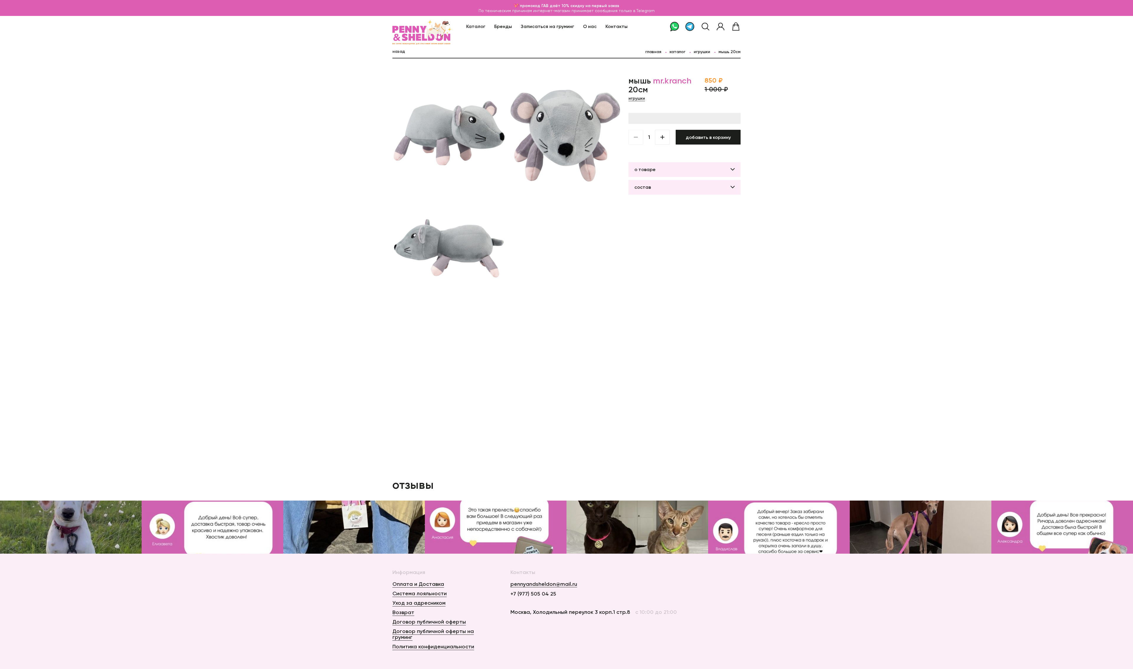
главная (653, 51)
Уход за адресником (419, 603)
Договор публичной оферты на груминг (433, 634)
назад (398, 51)
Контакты (616, 26)
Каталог (475, 26)
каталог (677, 51)
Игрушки (702, 51)
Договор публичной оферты (429, 622)
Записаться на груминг (547, 26)
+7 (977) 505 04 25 (533, 594)
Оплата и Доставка (418, 584)
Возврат (403, 612)
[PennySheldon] (407, 26)
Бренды (503, 26)
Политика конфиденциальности (433, 646)
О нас (590, 26)
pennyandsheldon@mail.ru (543, 584)
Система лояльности (419, 593)
